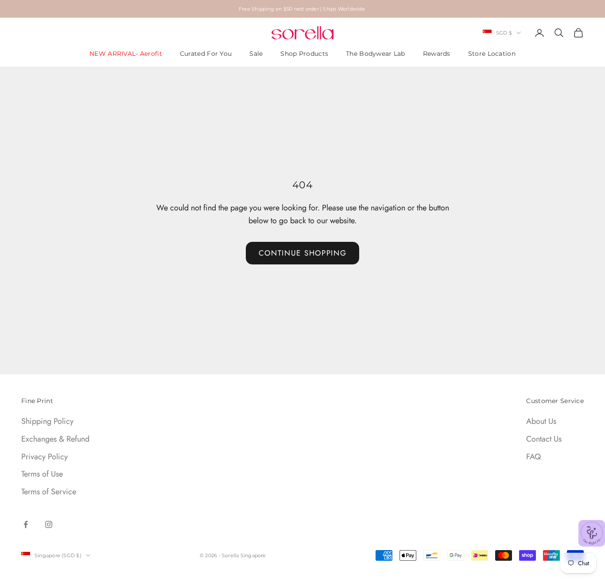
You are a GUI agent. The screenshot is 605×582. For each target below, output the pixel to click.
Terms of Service (48, 491)
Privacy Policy (44, 456)
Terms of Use (42, 474)
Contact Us (544, 439)
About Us (541, 421)
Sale (256, 54)
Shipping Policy (47, 421)
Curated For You (206, 54)
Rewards (436, 54)
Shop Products (304, 54)
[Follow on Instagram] (48, 524)
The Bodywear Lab (375, 54)
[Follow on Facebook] (25, 524)
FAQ (533, 456)
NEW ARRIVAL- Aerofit (125, 54)
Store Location (492, 54)
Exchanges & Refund (55, 439)
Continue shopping (303, 253)
